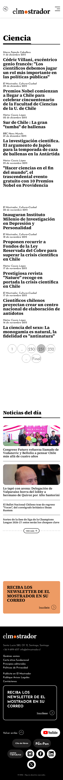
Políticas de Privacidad (15, 667)
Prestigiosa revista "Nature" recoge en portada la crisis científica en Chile (30, 279)
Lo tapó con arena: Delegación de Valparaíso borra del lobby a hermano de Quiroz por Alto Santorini (31, 491)
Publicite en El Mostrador (17, 673)
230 (31, 348)
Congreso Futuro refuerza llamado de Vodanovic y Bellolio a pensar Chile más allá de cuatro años (31, 453)
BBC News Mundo (13, 133)
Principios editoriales (14, 663)
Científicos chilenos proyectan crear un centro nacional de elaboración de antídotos (31, 306)
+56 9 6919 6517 (11, 649)
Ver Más (30, 530)
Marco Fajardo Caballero (17, 52)
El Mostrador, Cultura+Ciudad (20, 83)
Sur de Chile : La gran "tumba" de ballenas (25, 124)
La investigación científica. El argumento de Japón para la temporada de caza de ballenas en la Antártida (31, 147)
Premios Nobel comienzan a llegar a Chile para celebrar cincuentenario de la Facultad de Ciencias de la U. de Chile (30, 99)
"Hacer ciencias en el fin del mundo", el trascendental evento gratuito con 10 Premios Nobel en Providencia (28, 176)
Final (36, 358)
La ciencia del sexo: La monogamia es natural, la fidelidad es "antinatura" (30, 332)
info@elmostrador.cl (30, 649)
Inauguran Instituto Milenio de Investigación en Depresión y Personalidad (29, 221)
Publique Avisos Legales (16, 677)
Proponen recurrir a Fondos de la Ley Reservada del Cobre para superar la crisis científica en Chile (30, 250)
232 (51, 348)
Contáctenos (10, 681)
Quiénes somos (11, 655)
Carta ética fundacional (16, 659)
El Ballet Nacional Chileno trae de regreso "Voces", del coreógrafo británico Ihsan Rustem (29, 507)
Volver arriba (10, 732)
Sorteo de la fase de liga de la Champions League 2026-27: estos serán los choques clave (31, 521)
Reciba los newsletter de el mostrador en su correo (28, 593)
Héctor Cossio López (14, 114)
